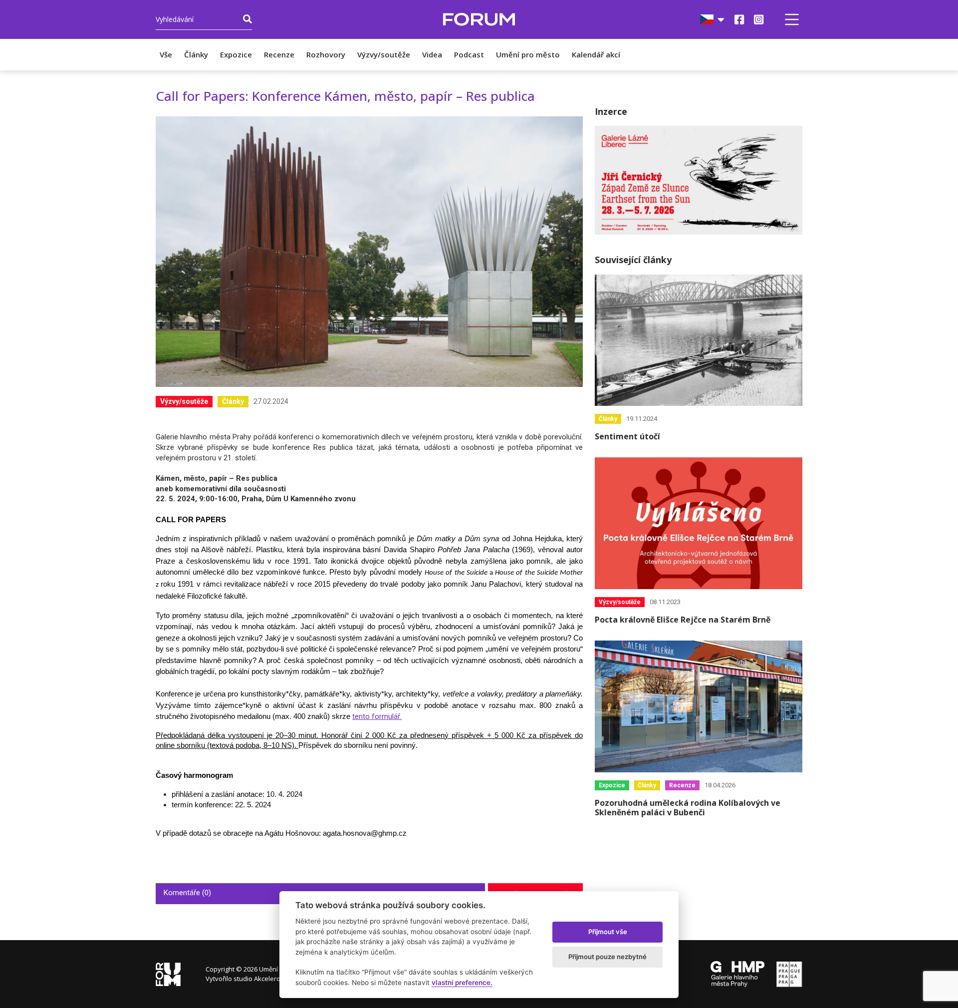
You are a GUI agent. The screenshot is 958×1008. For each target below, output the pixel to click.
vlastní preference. (462, 983)
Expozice (236, 54)
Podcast (469, 54)
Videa (432, 54)
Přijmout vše (607, 932)
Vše (166, 54)
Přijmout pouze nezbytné (607, 957)
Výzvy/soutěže (383, 54)
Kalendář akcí (596, 54)
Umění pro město (528, 54)
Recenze (279, 54)
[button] (791, 19)
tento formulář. (377, 716)
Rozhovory (325, 54)
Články (196, 54)
